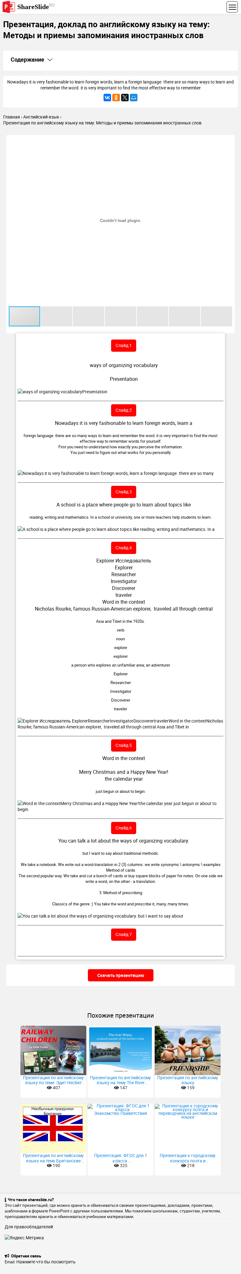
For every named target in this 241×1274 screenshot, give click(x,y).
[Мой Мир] (133, 97)
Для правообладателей (29, 1227)
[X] (125, 97)
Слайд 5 (123, 745)
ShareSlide (36, 6)
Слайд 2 (123, 410)
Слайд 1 (123, 345)
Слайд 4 (123, 548)
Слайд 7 (123, 934)
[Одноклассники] (116, 97)
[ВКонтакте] (107, 97)
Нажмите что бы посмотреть (46, 1262)
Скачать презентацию (120, 975)
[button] (229, 141)
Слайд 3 (123, 492)
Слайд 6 (123, 828)
